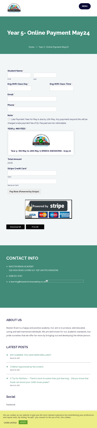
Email (11, 94)
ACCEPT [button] (23, 422)
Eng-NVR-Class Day (18, 84)
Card (9, 177)
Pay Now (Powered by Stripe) (24, 191)
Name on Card (13, 185)
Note (11, 115)
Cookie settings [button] (10, 422)
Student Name (16, 71)
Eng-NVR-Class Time (61, 84)
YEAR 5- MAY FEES (17, 128)
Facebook (10, 404)
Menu (85, 6)
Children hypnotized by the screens (26, 366)
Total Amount (15, 159)
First (9, 79)
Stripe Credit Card (17, 168)
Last (34, 79)
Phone (11, 105)
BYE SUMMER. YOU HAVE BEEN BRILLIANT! (30, 355)
